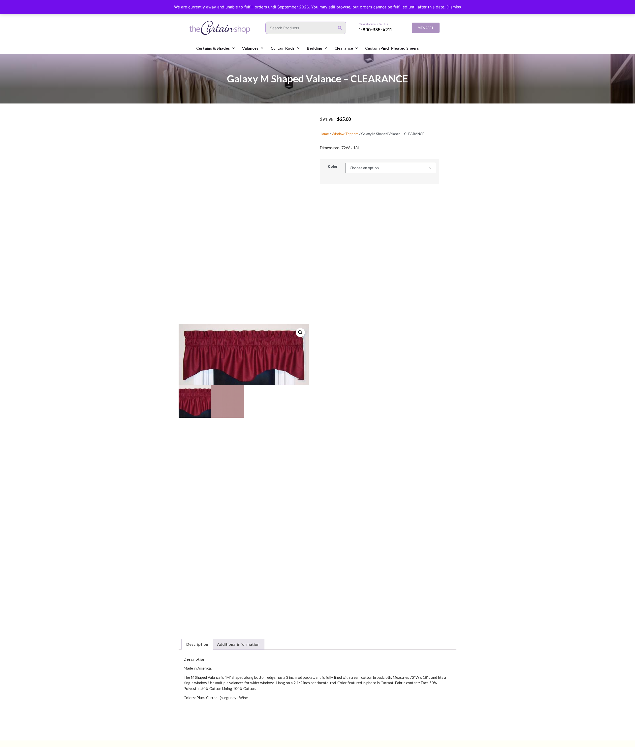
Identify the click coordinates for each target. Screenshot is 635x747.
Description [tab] (197, 644)
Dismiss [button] (453, 6)
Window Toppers (345, 134)
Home (324, 134)
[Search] (340, 28)
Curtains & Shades (213, 48)
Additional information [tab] (238, 644)
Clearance (343, 48)
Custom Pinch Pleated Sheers (392, 48)
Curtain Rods (283, 48)
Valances (250, 48)
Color (333, 166)
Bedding (314, 48)
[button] (300, 332)
